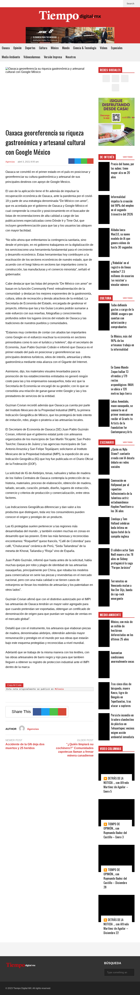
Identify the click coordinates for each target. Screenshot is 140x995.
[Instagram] (112, 3)
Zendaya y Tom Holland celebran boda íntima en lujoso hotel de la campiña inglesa (120, 527)
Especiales (116, 48)
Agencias (10, 162)
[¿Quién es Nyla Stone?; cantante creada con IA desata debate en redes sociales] (104, 461)
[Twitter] (107, 3)
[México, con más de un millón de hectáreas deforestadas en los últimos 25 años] (104, 633)
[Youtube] (118, 3)
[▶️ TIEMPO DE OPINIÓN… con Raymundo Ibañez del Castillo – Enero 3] (116, 812)
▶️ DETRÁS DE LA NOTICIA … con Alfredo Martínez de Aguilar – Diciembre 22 (116, 926)
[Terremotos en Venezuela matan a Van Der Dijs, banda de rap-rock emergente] (104, 593)
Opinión (17, 48)
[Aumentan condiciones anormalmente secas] (104, 664)
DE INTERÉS (107, 157)
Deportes (30, 48)
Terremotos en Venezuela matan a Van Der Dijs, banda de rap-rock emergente (121, 590)
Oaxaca (6, 48)
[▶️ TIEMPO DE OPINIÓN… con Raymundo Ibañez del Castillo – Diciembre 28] (116, 858)
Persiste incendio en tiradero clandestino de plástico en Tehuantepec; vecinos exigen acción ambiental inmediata (122, 726)
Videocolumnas (32, 57)
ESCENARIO (107, 442)
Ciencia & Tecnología (84, 48)
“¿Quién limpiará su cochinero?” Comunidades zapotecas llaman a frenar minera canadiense (75, 750)
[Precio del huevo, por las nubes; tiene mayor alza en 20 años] (104, 176)
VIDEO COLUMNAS (110, 749)
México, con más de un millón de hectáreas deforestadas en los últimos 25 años (122, 630)
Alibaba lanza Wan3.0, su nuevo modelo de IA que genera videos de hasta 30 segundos (121, 238)
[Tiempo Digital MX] (70, 17)
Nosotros (71, 57)
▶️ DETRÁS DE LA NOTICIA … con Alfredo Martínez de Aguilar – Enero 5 (116, 784)
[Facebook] (101, 3)
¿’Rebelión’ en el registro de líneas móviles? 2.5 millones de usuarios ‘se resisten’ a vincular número (122, 274)
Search (131, 3)
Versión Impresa (53, 57)
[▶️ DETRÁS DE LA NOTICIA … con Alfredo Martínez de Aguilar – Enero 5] (116, 767)
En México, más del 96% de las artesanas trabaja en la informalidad (122, 342)
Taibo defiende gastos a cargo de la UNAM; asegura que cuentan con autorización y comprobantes (122, 316)
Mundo (65, 48)
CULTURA (105, 298)
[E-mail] (90, 161)
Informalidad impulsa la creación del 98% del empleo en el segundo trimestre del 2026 (122, 205)
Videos (103, 48)
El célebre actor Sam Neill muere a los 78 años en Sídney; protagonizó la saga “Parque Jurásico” (122, 559)
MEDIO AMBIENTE (110, 615)
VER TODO (128, 157)
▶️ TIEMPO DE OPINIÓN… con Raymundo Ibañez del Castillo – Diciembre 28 (115, 878)
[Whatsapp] (84, 161)
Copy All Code (14, 685)
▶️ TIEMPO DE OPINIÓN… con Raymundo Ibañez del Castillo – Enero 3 (115, 830)
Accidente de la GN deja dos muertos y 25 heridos (24, 746)
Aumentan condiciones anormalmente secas (122, 657)
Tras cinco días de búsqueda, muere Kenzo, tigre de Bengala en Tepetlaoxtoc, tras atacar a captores (121, 695)
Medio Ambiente (11, 57)
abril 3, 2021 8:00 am (28, 162)
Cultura (43, 48)
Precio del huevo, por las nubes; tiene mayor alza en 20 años (122, 170)
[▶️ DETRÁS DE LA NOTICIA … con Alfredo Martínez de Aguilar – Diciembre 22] (116, 908)
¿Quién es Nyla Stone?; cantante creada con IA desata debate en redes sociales (122, 458)
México (55, 48)
